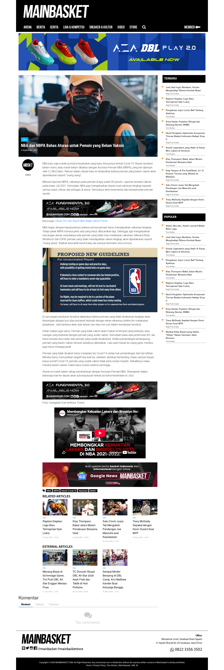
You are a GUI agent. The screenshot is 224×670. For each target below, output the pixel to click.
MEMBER (189, 27)
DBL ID (135, 665)
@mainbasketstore (70, 649)
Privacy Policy (99, 665)
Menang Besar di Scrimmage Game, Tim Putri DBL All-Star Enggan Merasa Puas (55, 579)
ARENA (28, 27)
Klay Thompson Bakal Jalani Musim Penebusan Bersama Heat (85, 527)
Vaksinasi (83, 490)
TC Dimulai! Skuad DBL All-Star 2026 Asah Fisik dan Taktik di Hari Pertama (84, 579)
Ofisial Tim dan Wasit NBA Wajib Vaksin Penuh (81, 220)
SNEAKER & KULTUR (100, 27)
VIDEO (121, 27)
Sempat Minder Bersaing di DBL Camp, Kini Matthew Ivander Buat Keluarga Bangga (114, 579)
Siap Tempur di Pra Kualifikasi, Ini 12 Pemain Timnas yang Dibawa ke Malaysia (185, 173)
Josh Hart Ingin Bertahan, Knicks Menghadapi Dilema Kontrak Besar (183, 89)
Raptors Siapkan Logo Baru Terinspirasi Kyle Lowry (52, 527)
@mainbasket (47, 649)
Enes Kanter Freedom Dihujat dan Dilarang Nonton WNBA (183, 123)
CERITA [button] (54, 27)
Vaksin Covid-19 (68, 490)
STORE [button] (133, 27)
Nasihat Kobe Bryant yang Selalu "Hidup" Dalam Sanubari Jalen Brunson (182, 334)
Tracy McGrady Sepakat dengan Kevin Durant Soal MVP (143, 527)
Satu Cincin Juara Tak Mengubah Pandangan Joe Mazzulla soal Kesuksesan (113, 529)
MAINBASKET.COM (64, 662)
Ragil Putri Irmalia (172, 94)
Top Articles (112, 665)
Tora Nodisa (170, 116)
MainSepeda (124, 665)
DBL (44, 568)
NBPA (56, 490)
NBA (25, 139)
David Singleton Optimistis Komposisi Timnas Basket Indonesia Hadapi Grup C (185, 136)
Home (89, 665)
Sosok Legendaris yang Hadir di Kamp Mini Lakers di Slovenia (185, 149)
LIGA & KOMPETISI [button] (73, 27)
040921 (93, 490)
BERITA (41, 27)
